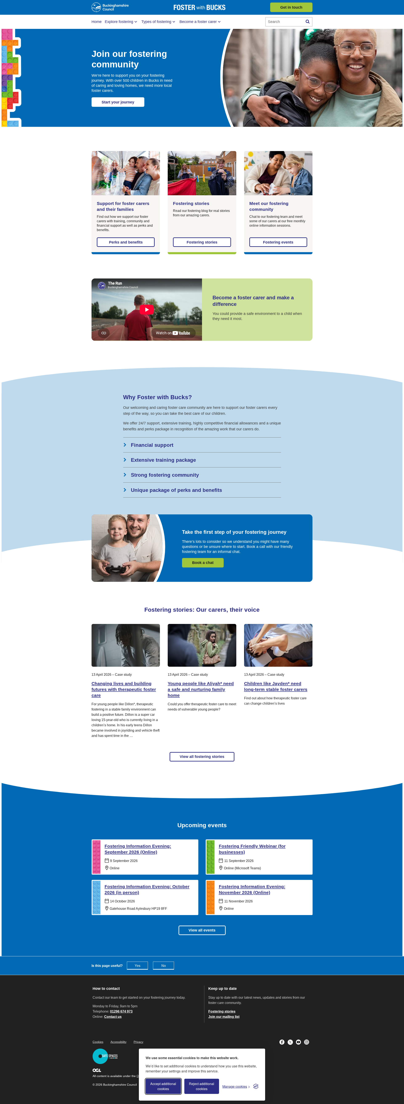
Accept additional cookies (163, 1086)
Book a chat (203, 563)
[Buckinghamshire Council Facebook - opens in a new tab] (283, 1041)
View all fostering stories (202, 757)
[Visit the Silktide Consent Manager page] (255, 1086)
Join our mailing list (223, 1016)
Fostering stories (202, 242)
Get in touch (291, 7)
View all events (202, 930)
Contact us (113, 1016)
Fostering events (278, 242)
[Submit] (307, 22)
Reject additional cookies (201, 1086)
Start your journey (118, 102)
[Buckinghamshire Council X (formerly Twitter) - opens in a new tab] (292, 1041)
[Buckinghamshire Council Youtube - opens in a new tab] (300, 1041)
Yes (137, 966)
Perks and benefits (126, 242)
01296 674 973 (121, 1011)
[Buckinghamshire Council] (110, 7)
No (163, 966)
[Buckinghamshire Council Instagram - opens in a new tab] (307, 1041)
